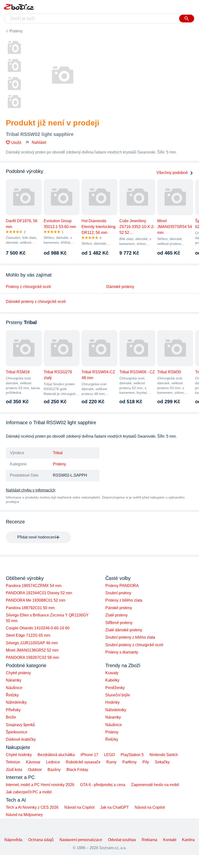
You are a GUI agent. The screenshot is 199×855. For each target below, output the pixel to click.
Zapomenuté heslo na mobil (155, 785)
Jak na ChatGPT (114, 807)
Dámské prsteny (120, 287)
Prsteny (16, 31)
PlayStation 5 (132, 755)
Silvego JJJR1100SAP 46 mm (32, 643)
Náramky (13, 680)
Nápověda (13, 840)
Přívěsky (13, 710)
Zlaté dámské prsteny (123, 630)
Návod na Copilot (79, 807)
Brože (11, 717)
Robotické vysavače (83, 762)
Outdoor (35, 770)
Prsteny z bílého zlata (123, 600)
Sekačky (162, 762)
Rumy (111, 762)
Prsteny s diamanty (121, 652)
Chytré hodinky (19, 755)
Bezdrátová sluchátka (56, 755)
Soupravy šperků (20, 725)
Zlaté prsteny (116, 615)
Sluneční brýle (117, 695)
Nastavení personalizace (80, 840)
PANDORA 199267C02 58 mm (32, 657)
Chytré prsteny (18, 673)
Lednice (53, 762)
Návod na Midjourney (24, 815)
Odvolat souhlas (122, 840)
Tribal (58, 453)
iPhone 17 (89, 755)
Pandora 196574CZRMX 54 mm (33, 586)
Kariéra (188, 840)
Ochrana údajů (41, 840)
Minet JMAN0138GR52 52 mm (32, 650)
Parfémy (129, 762)
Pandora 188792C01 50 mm (30, 608)
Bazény (54, 770)
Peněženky (115, 688)
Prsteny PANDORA (122, 586)
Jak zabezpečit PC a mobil (29, 792)
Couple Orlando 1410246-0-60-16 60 (37, 628)
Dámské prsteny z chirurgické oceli (36, 301)
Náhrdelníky (16, 702)
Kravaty (111, 673)
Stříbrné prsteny (119, 623)
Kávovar (33, 762)
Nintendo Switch (163, 755)
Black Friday (77, 770)
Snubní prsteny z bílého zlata (130, 637)
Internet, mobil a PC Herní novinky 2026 (40, 785)
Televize (13, 762)
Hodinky (112, 702)
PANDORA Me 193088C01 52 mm (35, 600)
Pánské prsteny (118, 608)
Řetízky (12, 695)
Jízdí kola (14, 770)
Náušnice (14, 688)
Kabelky (112, 680)
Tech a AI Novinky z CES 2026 (32, 807)
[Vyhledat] (186, 18)
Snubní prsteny (118, 593)
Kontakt (169, 840)
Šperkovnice (16, 732)
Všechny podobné (172, 173)
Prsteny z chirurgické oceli (28, 287)
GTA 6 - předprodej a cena (102, 785)
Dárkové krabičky (21, 739)
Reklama (149, 840)
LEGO (109, 755)
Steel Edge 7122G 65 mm (28, 635)
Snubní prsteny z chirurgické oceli (134, 645)
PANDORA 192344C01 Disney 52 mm (39, 593)
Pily (145, 762)
